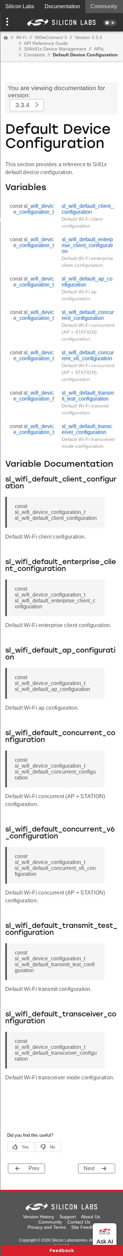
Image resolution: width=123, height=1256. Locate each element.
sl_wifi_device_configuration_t (33, 209)
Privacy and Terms (47, 1227)
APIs (99, 48)
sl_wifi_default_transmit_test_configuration (88, 396)
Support (67, 1216)
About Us (90, 1216)
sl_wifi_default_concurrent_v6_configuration (88, 355)
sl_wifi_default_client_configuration (87, 209)
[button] (9, 22)
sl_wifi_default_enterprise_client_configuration (87, 245)
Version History (38, 1216)
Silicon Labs (19, 6)
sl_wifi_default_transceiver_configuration (87, 429)
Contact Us (78, 1222)
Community (104, 6)
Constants (34, 54)
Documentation (62, 6)
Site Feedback (86, 1227)
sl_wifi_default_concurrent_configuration (88, 315)
